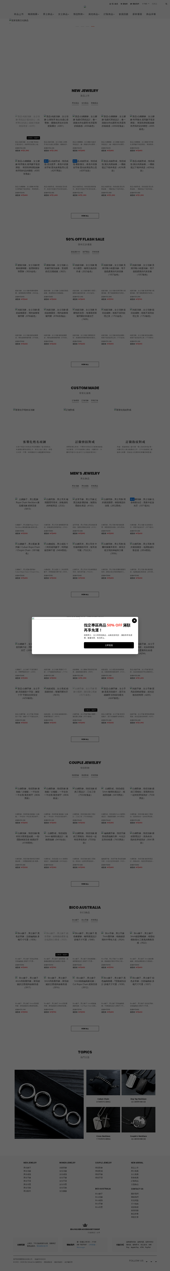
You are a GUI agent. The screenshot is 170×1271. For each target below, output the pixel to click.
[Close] (134, 620)
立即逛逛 (109, 645)
